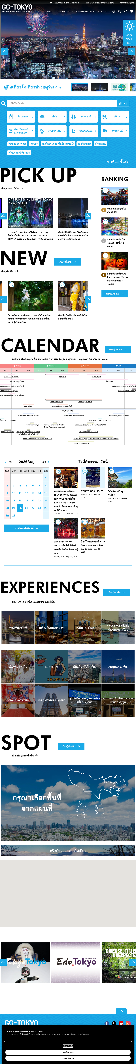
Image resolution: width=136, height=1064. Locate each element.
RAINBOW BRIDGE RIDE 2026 (100, 420)
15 (45, 493)
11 (20, 493)
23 (7, 508)
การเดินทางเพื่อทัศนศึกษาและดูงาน (100, 3)
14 (39, 493)
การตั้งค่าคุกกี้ (68, 1052)
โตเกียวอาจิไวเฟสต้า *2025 (88, 432)
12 (26, 493)
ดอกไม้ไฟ (62, 377)
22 (45, 500)
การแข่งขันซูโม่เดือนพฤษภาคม (28, 416)
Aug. (62, 370)
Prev (9, 462)
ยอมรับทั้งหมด (68, 1058)
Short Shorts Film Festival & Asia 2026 (37, 439)
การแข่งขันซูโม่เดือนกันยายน (74, 416)
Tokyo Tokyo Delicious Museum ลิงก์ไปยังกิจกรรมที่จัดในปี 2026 (28, 433)
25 (20, 508)
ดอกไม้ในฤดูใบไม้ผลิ (17, 381)
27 (32, 508)
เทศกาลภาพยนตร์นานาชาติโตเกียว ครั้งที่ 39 (90, 425)
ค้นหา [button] (119, 11)
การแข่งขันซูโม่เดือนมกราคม (119, 416)
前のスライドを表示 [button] (4, 51)
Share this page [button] (125, 11)
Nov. (96, 370)
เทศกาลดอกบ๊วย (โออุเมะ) (9, 391)
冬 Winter (118, 366)
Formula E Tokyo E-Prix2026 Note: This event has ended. (54, 426)
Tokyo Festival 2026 (81, 443)
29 (45, 508)
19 (26, 500)
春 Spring (17, 366)
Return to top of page (121, 1011)
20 (32, 500)
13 (32, 493)
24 (13, 508)
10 (13, 493)
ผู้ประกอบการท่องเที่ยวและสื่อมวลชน (65, 3)
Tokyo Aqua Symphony (27, 87)
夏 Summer (51, 366)
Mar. (5, 370)
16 (7, 500)
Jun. (39, 370)
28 (39, 508)
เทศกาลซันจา (28, 406)
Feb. (130, 370)
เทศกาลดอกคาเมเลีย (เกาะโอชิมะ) (12, 386)
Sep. (73, 370)
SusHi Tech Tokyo (32, 425)
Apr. (17, 370)
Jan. (118, 370)
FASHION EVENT (7, 432)
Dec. (107, 370)
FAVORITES (131, 11)
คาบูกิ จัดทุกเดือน (68, 411)
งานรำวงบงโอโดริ (56, 402)
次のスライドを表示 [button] (131, 51)
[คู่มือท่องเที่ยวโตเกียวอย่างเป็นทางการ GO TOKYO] (17, 8)
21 (39, 500)
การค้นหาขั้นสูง (117, 161)
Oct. (84, 370)
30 (7, 515)
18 (20, 500)
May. (28, 370)
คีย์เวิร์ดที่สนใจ (3, 103)
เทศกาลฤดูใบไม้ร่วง (85, 402)
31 (13, 515)
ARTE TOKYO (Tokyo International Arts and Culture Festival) (96, 439)
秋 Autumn (85, 366)
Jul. (51, 370)
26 (26, 508)
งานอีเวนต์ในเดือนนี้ (24, 528)
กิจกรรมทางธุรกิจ (127, 3)
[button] (65, 12)
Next (43, 462)
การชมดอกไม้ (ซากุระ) (11, 377)
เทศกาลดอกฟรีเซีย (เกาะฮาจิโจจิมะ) (12, 395)
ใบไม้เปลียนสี (96, 377)
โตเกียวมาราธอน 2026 (8, 420)
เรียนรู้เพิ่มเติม (65, 262)
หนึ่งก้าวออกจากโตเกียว (68, 851)
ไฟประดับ (109, 381)
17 (13, 500)
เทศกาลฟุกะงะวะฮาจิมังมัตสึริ (62, 406)
